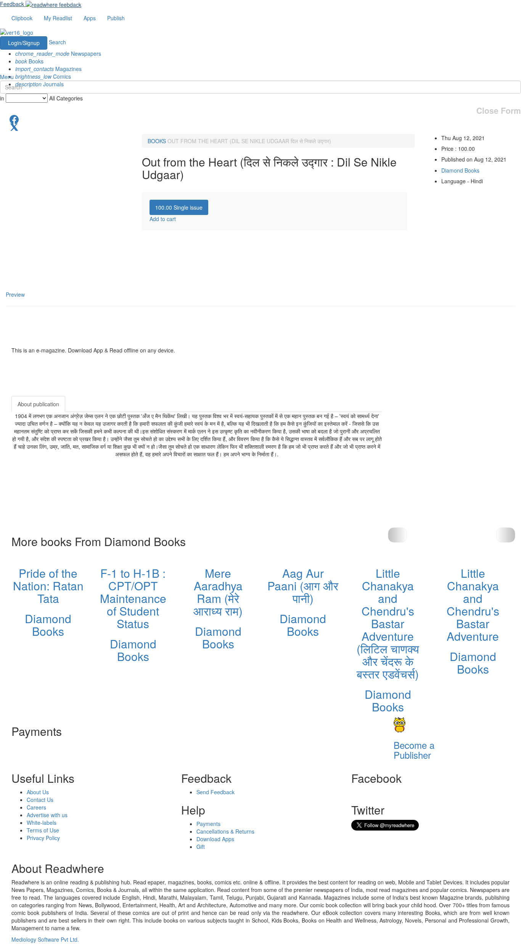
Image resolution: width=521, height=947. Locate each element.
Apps (90, 18)
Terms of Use (43, 830)
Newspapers (58, 53)
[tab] (179, 207)
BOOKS (157, 141)
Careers (36, 807)
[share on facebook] (260, 119)
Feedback (12, 4)
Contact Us (40, 799)
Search (57, 42)
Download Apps (215, 839)
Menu (7, 77)
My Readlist (58, 18)
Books (29, 61)
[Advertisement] (451, 443)
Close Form (498, 111)
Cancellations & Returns (225, 831)
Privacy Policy (43, 838)
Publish (116, 18)
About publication (38, 404)
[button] (505, 535)
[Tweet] (260, 126)
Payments (208, 823)
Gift (200, 846)
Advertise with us (47, 815)
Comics (43, 76)
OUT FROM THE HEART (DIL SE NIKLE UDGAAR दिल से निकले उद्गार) (249, 141)
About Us (38, 792)
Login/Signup (24, 43)
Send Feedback (215, 792)
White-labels (41, 822)
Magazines (48, 69)
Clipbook (21, 18)
